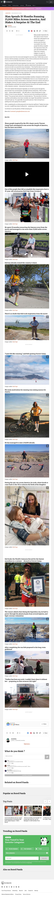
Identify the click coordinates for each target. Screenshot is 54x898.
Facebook (12, 111)
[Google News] (18, 886)
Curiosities (7, 13)
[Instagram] (4, 886)
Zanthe (8, 765)
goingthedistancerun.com (23, 111)
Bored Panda (6, 883)
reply (12, 763)
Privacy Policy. (29, 862)
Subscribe (44, 858)
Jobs (25, 890)
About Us (21, 890)
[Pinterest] (6, 886)
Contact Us (30, 890)
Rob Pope (15, 160)
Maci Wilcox (9, 770)
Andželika (9, 25)
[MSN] (16, 886)
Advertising (14, 890)
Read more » (27, 744)
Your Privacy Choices (6, 890)
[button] (45, 801)
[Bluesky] (11, 886)
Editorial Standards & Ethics (8, 894)
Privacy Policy (18, 894)
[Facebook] (2, 886)
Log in (51, 1)
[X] (9, 886)
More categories (10, 853)
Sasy (8, 760)
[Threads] (13, 886)
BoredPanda (7, 2)
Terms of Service (26, 894)
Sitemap (36, 890)
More (34, 5)
